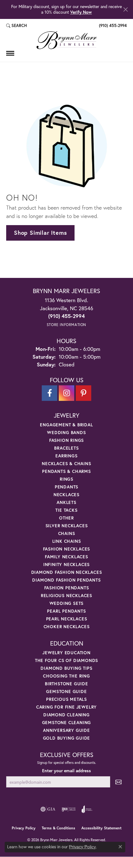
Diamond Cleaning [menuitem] (66, 715)
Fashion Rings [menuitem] (66, 440)
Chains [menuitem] (66, 533)
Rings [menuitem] (66, 479)
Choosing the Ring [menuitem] (66, 676)
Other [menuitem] (66, 518)
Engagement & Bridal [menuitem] (66, 425)
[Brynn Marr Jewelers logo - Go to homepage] (66, 40)
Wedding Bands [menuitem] (66, 432)
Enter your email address (66, 770)
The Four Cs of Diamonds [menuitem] (66, 660)
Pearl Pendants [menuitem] (66, 611)
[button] (16, 25)
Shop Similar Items (40, 232)
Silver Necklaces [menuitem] (66, 525)
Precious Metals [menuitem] (66, 699)
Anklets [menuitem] (66, 502)
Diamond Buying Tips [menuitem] (66, 668)
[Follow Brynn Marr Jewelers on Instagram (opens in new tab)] (66, 393)
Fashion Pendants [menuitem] (66, 588)
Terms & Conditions (58, 828)
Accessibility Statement (101, 828)
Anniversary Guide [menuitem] (66, 730)
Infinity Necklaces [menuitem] (66, 564)
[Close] (125, 9)
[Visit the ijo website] (68, 809)
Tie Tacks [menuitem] (66, 510)
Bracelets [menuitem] (66, 448)
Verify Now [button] (81, 12)
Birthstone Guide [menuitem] (66, 684)
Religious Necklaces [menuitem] (66, 595)
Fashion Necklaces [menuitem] (66, 549)
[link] (112, 25)
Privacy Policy (24, 828)
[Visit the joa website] (87, 809)
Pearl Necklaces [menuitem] (66, 619)
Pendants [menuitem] (66, 487)
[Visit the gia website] (48, 809)
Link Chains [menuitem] (66, 541)
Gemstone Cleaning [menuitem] (66, 722)
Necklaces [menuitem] (66, 494)
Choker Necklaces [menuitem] (67, 626)
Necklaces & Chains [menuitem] (66, 463)
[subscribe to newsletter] (118, 782)
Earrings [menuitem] (66, 456)
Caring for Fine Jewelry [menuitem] (66, 707)
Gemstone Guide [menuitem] (66, 691)
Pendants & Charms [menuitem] (66, 471)
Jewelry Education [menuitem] (66, 652)
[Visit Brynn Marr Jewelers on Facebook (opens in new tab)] (49, 393)
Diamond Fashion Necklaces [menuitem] (66, 572)
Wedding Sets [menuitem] (66, 603)
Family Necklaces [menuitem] (66, 557)
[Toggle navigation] (10, 53)
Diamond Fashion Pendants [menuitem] (66, 580)
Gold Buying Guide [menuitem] (66, 738)
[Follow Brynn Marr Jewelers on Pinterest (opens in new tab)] (83, 393)
